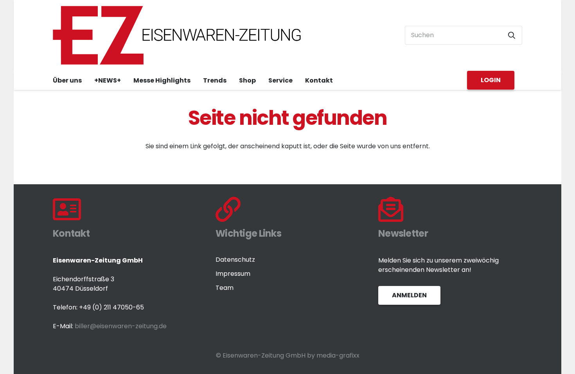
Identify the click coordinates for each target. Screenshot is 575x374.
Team (225, 287)
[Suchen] (511, 35)
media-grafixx (337, 355)
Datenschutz (235, 259)
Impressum (233, 273)
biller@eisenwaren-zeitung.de (121, 326)
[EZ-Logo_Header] (177, 35)
